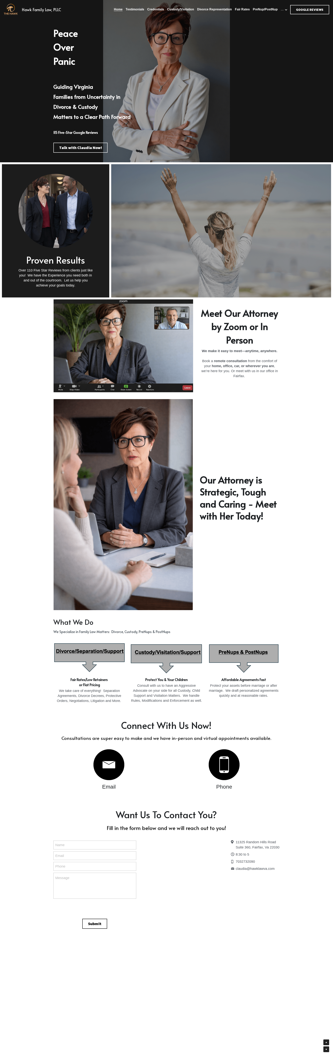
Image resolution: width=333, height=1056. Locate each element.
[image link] (109, 764)
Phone (60, 866)
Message (62, 878)
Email (59, 856)
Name (60, 845)
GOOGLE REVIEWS (309, 9)
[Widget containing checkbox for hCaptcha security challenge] (95, 908)
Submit (94, 924)
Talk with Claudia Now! (80, 148)
